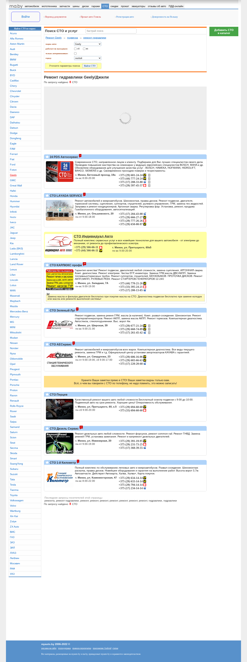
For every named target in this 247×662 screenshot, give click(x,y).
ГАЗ (12, 537)
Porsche (14, 384)
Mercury (14, 316)
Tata (12, 479)
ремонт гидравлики (94, 37)
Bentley (14, 54)
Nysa (13, 353)
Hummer (15, 201)
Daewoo (14, 112)
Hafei (13, 190)
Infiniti (13, 211)
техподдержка (64, 648)
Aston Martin (17, 43)
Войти (26, 16)
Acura (13, 33)
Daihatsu (15, 122)
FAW (12, 148)
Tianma (14, 489)
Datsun (14, 127)
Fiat (12, 159)
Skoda (13, 453)
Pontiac (14, 379)
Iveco (13, 222)
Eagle (13, 143)
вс (87, 48)
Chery (13, 85)
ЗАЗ (12, 542)
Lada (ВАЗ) (16, 248)
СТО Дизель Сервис (64, 428)
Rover (13, 411)
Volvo (13, 505)
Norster (14, 348)
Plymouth (15, 374)
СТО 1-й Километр (62, 462)
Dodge (14, 133)
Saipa (13, 421)
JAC (12, 227)
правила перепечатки (81, 648)
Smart (13, 458)
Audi (12, 49)
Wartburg (15, 510)
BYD (12, 75)
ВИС (12, 531)
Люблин (14, 558)
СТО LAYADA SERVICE (65, 195)
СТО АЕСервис (60, 344)
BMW (13, 59)
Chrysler (15, 96)
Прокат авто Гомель (90, 16)
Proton (14, 390)
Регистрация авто (125, 16)
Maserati (15, 295)
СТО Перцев (58, 394)
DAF (12, 117)
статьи (115, 648)
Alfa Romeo (16, 38)
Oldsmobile (16, 358)
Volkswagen (17, 500)
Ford (12, 164)
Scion (13, 437)
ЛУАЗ (13, 552)
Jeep (13, 238)
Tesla (13, 484)
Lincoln (14, 280)
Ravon (13, 395)
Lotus (13, 285)
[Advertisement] (223, 507)
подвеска (72, 37)
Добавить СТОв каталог (224, 31)
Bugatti (14, 64)
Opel (12, 363)
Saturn (14, 432)
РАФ (12, 568)
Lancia (14, 259)
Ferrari (14, 154)
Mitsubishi (15, 332)
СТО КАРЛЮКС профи (65, 265)
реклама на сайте (48, 648)
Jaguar (14, 232)
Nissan (14, 342)
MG (12, 322)
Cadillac (14, 80)
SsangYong (16, 463)
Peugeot (15, 369)
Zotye (13, 521)
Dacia (13, 106)
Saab (13, 416)
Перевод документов (55, 16)
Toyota (14, 495)
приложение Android (102, 648)
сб (78, 48)
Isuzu (13, 217)
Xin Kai (14, 516)
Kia (12, 243)
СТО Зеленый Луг (62, 310)
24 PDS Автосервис (63, 157)
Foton (13, 169)
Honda (14, 196)
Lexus (13, 269)
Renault (14, 400)
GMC (13, 180)
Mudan (14, 337)
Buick (13, 70)
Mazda (14, 306)
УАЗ (12, 573)
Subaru (14, 468)
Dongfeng (15, 138)
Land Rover (16, 264)
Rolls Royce (17, 405)
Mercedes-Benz (19, 311)
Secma (14, 447)
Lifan (13, 274)
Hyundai (14, 206)
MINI (12, 327)
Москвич (15, 563)
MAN (13, 290)
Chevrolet (15, 91)
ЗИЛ (12, 547)
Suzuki (14, 474)
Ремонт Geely (54, 37)
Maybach (15, 301)
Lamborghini (17, 253)
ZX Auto (14, 526)
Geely (13, 175)
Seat (12, 442)
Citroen (14, 101)
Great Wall (16, 185)
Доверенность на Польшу (164, 16)
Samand (15, 426)
